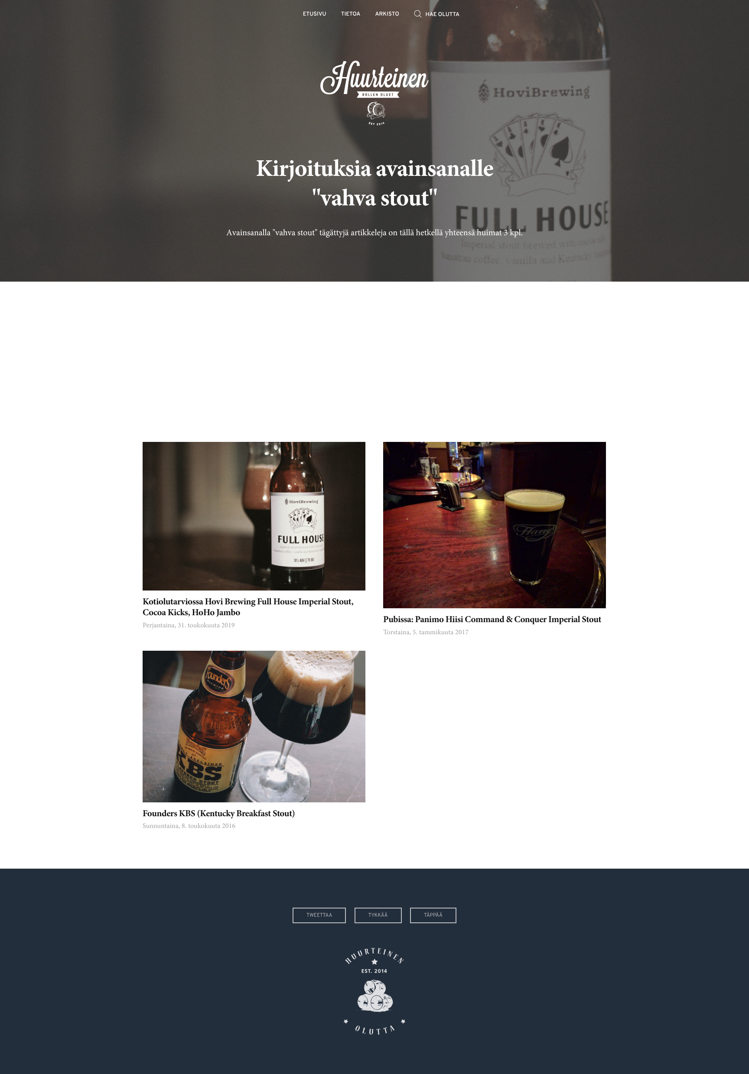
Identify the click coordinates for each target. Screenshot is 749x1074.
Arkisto (387, 14)
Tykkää (378, 915)
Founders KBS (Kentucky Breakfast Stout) (219, 814)
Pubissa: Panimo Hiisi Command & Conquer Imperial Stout (492, 620)
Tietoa (351, 14)
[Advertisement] (374, 355)
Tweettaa (319, 915)
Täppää (433, 915)
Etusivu (314, 14)
